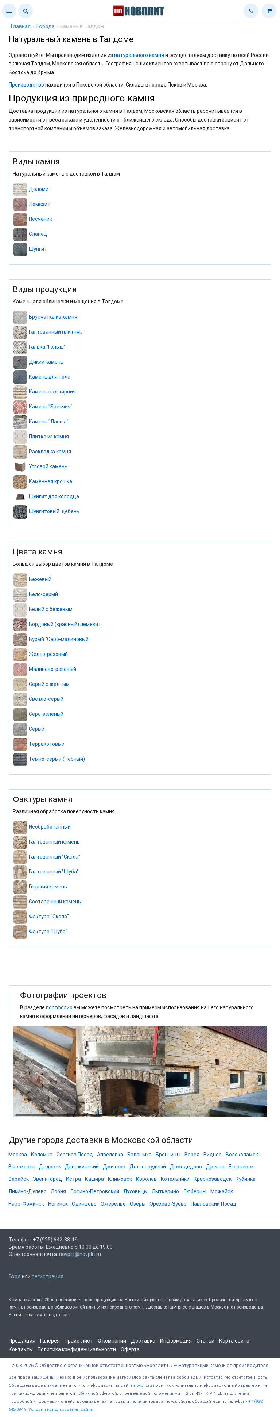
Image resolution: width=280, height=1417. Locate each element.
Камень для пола (49, 377)
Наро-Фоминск (26, 1204)
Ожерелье (113, 1204)
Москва (17, 1154)
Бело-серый (43, 594)
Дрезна (215, 1167)
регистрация (47, 1276)
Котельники (175, 1179)
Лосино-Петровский (94, 1191)
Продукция (22, 1341)
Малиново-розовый (52, 669)
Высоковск (21, 1167)
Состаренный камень (55, 902)
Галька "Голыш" (47, 347)
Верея (191, 1154)
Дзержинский (82, 1167)
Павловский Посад (213, 1204)
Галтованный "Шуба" (54, 872)
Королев (146, 1179)
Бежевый (40, 579)
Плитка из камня (49, 436)
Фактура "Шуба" (48, 931)
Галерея (50, 1341)
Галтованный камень (54, 842)
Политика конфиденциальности (77, 1349)
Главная (21, 26)
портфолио (59, 1007)
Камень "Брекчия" (51, 407)
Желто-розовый (48, 654)
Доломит (40, 189)
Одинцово (84, 1204)
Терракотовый (47, 744)
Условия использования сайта (60, 1409)
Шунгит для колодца (54, 496)
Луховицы (135, 1191)
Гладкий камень (48, 887)
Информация (176, 1341)
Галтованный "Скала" (54, 857)
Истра (73, 1179)
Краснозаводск (213, 1179)
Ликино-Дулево (27, 1191)
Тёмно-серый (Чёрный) (57, 759)
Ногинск (58, 1204)
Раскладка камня (50, 451)
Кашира (94, 1179)
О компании (112, 1341)
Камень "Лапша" (49, 422)
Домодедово (186, 1167)
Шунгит (38, 249)
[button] (9, 11)
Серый (36, 729)
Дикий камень (46, 362)
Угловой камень (48, 466)
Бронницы (168, 1154)
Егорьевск (241, 1167)
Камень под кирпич (52, 392)
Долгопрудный (147, 1167)
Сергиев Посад (75, 1154)
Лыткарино (165, 1191)
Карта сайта (234, 1341)
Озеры (137, 1204)
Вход (15, 1276)
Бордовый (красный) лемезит (65, 624)
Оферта (130, 1349)
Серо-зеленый (46, 714)
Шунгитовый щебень (54, 511)
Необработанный (50, 827)
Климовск (120, 1179)
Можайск (221, 1191)
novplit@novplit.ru (80, 1254)
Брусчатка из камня (53, 317)
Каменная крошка (50, 481)
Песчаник (40, 219)
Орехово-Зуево (168, 1204)
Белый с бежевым (51, 609)
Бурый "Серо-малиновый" (59, 639)
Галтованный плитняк (55, 332)
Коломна (41, 1154)
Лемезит (39, 204)
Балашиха (139, 1154)
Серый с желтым (49, 684)
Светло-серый (46, 699)
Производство (26, 85)
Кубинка (246, 1179)
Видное (212, 1154)
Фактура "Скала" (49, 916)
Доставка (143, 1341)
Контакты (21, 1349)
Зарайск (18, 1179)
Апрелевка (110, 1154)
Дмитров (114, 1167)
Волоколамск (242, 1154)
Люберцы (194, 1191)
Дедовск (50, 1167)
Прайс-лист (79, 1341)
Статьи (205, 1341)
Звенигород (47, 1179)
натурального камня (139, 55)
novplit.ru (143, 1385)
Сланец (38, 234)
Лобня (58, 1191)
